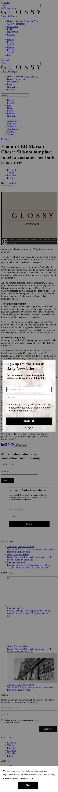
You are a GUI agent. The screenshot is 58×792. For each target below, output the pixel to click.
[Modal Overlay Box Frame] (28, 396)
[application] (29, 779)
